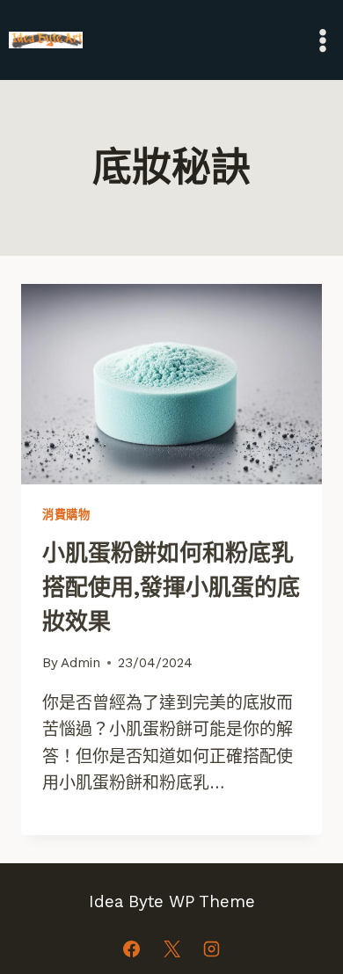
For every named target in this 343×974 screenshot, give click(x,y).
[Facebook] (131, 948)
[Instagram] (212, 948)
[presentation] (171, 384)
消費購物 (66, 514)
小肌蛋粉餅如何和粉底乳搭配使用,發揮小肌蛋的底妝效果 (171, 587)
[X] (171, 948)
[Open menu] (322, 40)
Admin (80, 663)
